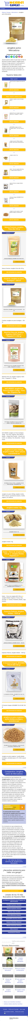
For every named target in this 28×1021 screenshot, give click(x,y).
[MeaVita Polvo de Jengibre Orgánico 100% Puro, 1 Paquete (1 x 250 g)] (14, 353)
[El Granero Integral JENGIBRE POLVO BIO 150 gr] (14, 681)
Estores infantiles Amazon (14, 922)
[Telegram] (14, 57)
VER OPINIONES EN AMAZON (14, 272)
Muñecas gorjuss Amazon (14, 908)
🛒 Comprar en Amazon (19, 261)
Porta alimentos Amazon (14, 915)
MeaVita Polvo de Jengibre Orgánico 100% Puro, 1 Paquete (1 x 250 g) (14, 366)
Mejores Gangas (6, 12)
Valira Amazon (14, 929)
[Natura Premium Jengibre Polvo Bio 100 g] (14, 245)
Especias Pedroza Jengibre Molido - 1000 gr (14, 642)
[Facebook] (6, 57)
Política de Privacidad (13, 1009)
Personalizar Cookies (9, 1011)
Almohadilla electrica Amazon (14, 918)
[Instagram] (19, 57)
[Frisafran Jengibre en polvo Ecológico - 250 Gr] (14, 296)
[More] (22, 57)
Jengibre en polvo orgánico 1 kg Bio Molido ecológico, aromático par (14, 746)
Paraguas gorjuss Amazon (14, 905)
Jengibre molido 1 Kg (14, 531)
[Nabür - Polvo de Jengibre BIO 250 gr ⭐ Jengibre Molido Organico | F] (14, 572)
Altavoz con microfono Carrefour (12, 1002)
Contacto (5, 1009)
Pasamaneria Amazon (14, 932)
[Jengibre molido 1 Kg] (14, 521)
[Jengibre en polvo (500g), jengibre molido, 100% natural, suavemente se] (14, 470)
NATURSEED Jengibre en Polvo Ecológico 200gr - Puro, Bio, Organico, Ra (14, 422)
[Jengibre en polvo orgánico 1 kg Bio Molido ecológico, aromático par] (14, 735)
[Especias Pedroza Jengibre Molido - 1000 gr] (14, 630)
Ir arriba (24, 767)
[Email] (16, 57)
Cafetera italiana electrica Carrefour (13, 1004)
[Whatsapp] (11, 57)
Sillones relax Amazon (14, 912)
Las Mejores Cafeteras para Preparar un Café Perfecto (14, 901)
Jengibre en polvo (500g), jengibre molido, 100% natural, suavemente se (14, 483)
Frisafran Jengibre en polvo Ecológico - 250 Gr (14, 310)
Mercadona (15, 12)
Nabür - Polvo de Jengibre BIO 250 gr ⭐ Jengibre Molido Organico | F (14, 585)
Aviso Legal (22, 1009)
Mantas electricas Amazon (14, 925)
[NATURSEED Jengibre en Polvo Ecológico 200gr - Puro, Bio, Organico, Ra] (14, 409)
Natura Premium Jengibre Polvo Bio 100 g (14, 258)
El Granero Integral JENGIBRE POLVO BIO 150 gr (14, 695)
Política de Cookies (19, 1011)
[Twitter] (9, 57)
